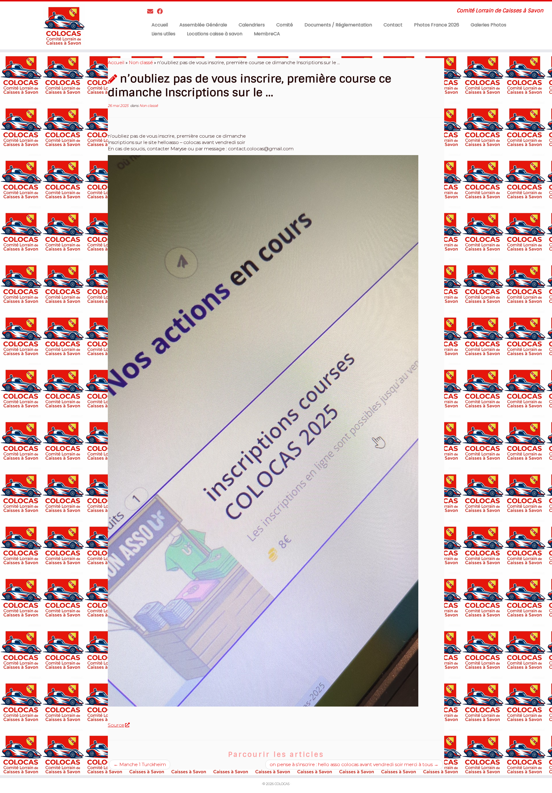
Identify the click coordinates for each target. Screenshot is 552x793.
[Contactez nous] (152, 11)
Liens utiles (163, 33)
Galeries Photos (488, 25)
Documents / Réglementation (338, 25)
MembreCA (267, 33)
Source (116, 725)
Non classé (141, 62)
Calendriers (252, 25)
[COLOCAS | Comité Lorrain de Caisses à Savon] (63, 25)
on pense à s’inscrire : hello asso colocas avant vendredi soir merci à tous (354, 764)
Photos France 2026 (436, 25)
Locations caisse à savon (214, 33)
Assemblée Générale (203, 25)
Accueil (160, 25)
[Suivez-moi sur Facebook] (162, 11)
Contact (393, 25)
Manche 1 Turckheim (140, 764)
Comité (284, 25)
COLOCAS (282, 784)
